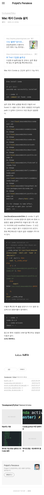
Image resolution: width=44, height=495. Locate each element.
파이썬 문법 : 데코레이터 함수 (12, 388)
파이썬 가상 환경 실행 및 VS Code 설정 (15, 385)
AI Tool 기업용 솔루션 (15, 57)
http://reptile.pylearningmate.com (18, 38)
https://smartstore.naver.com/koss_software (19, 54)
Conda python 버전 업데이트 (12, 383)
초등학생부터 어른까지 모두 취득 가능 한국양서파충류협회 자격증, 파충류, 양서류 (15, 46)
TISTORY (22, 491)
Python (14, 377)
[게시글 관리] (14, 369)
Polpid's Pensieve (22, 3)
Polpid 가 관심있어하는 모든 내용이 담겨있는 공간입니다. (17, 469)
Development (7, 377)
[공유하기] (12, 369)
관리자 (29, 491)
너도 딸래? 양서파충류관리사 (15, 42)
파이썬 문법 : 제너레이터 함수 (12, 390)
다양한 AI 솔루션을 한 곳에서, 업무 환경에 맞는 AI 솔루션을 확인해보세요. (21, 61)
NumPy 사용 (7, 380)
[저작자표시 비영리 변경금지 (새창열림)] (29, 369)
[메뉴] (3, 3)
